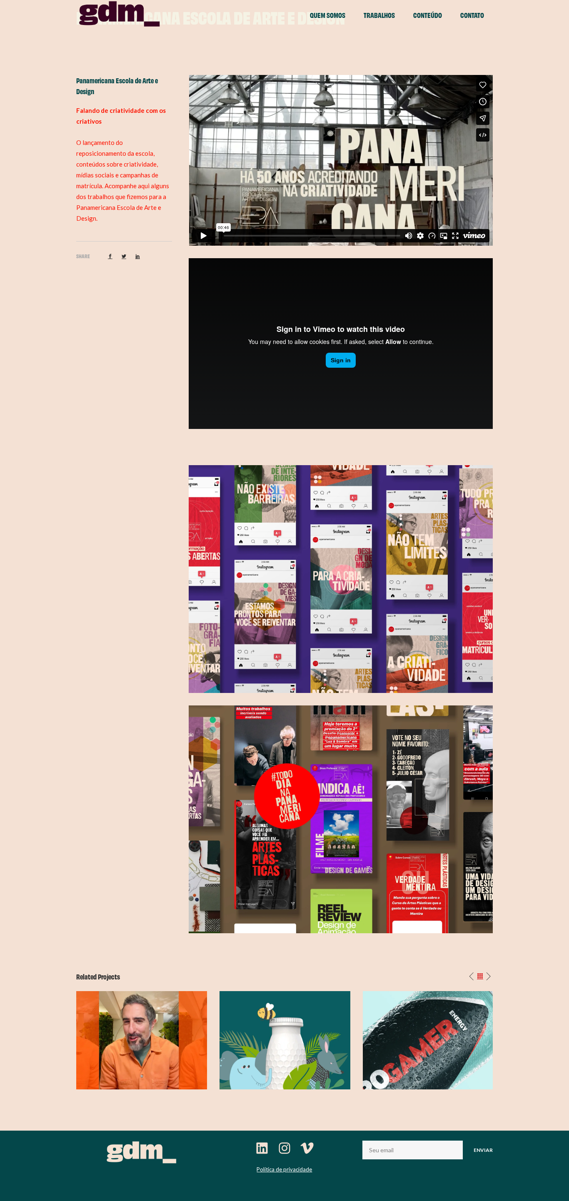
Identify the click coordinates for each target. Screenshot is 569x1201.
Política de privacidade (284, 1169)
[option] (141, 1040)
